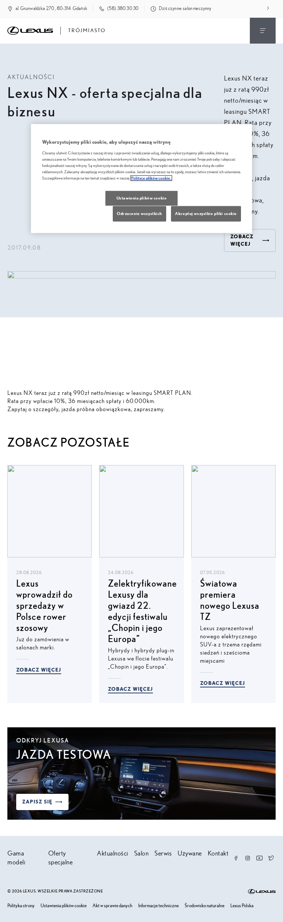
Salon (141, 853)
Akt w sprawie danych (112, 906)
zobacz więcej (242, 240)
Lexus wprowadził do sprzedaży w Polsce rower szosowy (44, 606)
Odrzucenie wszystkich (139, 214)
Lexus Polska (242, 906)
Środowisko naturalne (204, 906)
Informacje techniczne (158, 906)
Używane (190, 853)
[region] (141, 178)
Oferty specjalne (60, 858)
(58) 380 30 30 (123, 8)
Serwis (163, 853)
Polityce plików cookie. (151, 178)
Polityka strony (21, 906)
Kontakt (218, 853)
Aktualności (112, 853)
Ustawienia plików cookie (64, 906)
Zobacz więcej (38, 670)
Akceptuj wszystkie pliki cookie (206, 214)
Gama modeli (16, 858)
